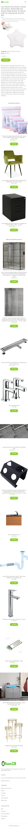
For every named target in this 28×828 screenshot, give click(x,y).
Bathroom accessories (12, 51)
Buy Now (6, 60)
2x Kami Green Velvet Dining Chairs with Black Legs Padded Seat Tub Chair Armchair (14, 181)
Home (2, 17)
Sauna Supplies (4, 798)
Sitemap (3, 818)
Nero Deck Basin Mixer (14, 405)
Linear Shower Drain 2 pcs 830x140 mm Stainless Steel (14, 448)
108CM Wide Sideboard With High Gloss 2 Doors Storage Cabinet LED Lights (14, 703)
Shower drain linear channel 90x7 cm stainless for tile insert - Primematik (14, 363)
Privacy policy (4, 816)
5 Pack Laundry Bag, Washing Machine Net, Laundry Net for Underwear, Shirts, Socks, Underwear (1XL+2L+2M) (14, 137)
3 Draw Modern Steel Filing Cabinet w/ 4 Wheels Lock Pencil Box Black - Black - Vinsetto (14, 224)
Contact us (3, 811)
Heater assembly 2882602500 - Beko (14, 661)
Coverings (3, 793)
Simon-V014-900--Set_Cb (14, 534)
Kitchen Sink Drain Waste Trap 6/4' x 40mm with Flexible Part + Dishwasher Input (14, 577)
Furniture (3, 795)
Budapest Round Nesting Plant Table (14, 745)
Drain (19, 51)
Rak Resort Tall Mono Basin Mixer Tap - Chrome (14, 619)
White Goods (4, 800)
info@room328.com (5, 780)
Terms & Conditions (5, 813)
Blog (2, 808)
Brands (2, 790)
